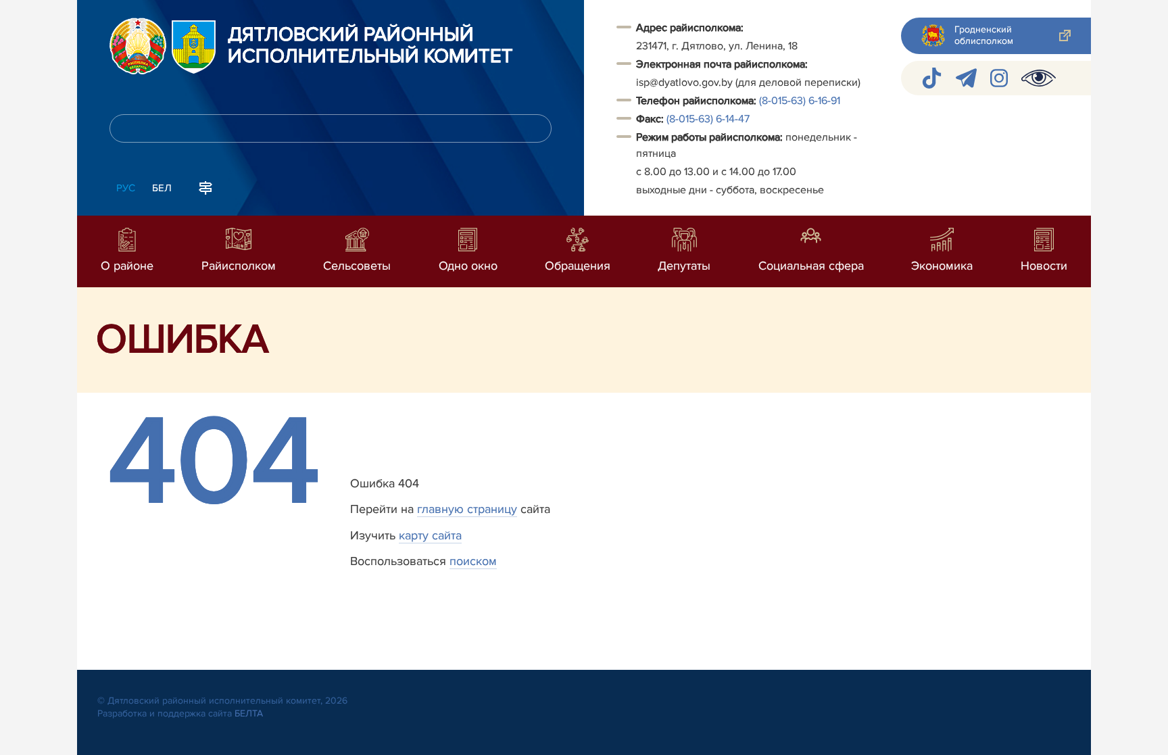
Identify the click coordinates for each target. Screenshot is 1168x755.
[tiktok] (931, 78)
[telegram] (966, 78)
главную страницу (467, 509)
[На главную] (138, 46)
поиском (473, 561)
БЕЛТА (249, 713)
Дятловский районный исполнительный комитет (370, 46)
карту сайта (430, 535)
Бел (162, 188)
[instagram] (999, 78)
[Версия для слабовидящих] (1038, 78)
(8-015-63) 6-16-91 (799, 100)
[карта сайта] (205, 186)
